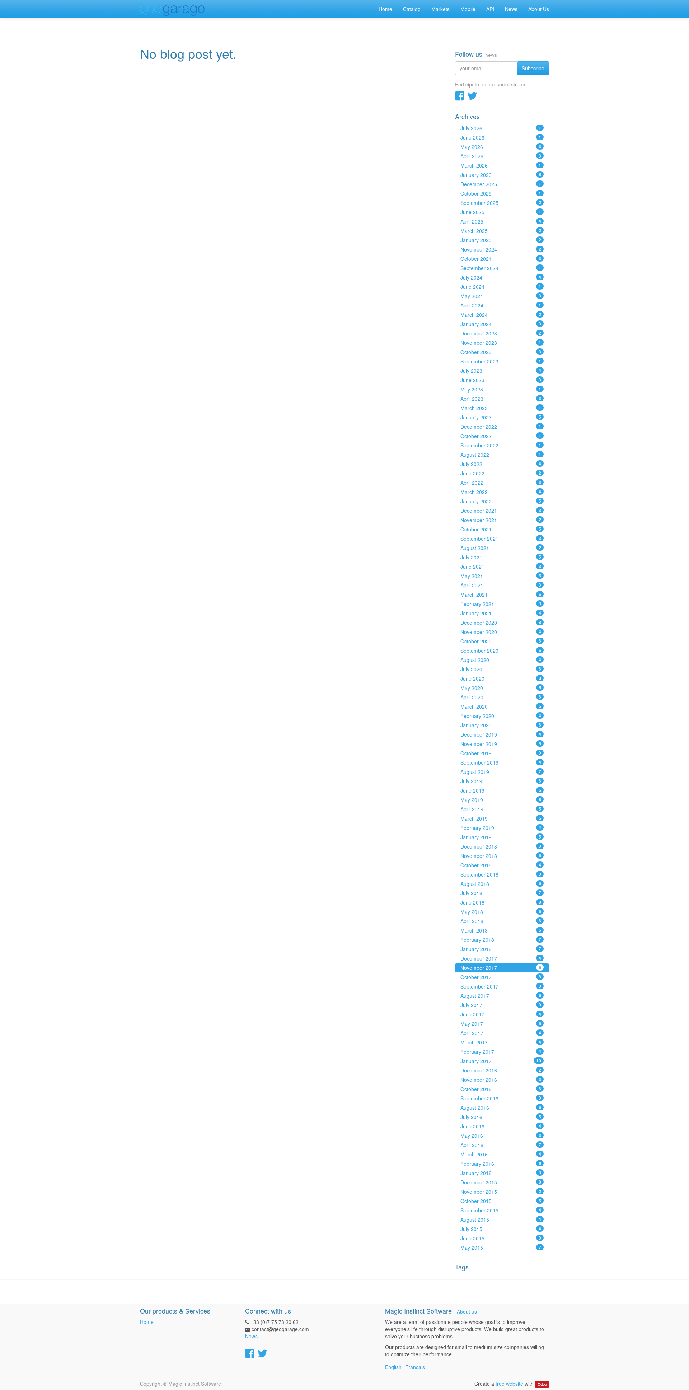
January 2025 (501, 240)
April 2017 (501, 1033)
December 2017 (501, 958)
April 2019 (501, 809)
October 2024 (501, 258)
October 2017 (501, 977)
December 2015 (501, 1182)
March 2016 (501, 1154)
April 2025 (501, 221)
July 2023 (501, 370)
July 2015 (501, 1228)
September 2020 (501, 650)
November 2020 (501, 631)
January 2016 (501, 1173)
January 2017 (501, 1061)
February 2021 (501, 603)
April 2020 (501, 697)
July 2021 (501, 557)
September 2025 (501, 202)
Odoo (542, 1384)
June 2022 (501, 473)
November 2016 (501, 1079)
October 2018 (501, 865)
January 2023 (501, 417)
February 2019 (501, 827)
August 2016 (501, 1107)
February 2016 (501, 1163)
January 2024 (501, 324)
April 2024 (501, 305)
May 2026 (501, 146)
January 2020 (501, 725)
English (393, 1367)
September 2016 (501, 1098)
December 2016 (501, 1070)
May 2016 (501, 1135)
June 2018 (501, 902)
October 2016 (501, 1089)
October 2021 (501, 529)
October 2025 (501, 193)
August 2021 (501, 547)
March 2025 (501, 230)
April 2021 (501, 585)
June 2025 (501, 212)
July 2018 (501, 893)
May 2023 (501, 389)
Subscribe (533, 68)
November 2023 (501, 342)
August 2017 (501, 995)
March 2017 (501, 1042)
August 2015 (501, 1219)
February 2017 (501, 1051)
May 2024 (501, 296)
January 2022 (501, 501)
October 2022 (501, 436)
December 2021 (501, 510)
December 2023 (501, 333)
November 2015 (501, 1191)
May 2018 (501, 911)
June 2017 (501, 1014)
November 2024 (501, 249)
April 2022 (501, 482)
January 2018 (501, 949)
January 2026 (501, 174)
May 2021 (501, 575)
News (251, 1336)
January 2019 (501, 837)
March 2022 (501, 492)
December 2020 (501, 622)
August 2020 (501, 659)
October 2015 (501, 1200)
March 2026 (501, 165)
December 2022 (501, 426)
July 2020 (501, 669)
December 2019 (501, 734)
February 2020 (501, 715)
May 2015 (501, 1247)
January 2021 (501, 613)
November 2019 (501, 743)
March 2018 (501, 930)
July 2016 (501, 1117)
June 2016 (501, 1126)
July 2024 (501, 277)
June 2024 (501, 286)
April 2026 (501, 156)
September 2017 (501, 986)
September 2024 (501, 268)
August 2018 (501, 883)
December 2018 (501, 846)
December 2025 (501, 184)
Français (415, 1367)
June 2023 (501, 380)
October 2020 (501, 641)
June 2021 (501, 566)
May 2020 (501, 687)
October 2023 (501, 352)
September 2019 (501, 762)
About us (467, 1311)
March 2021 (501, 594)
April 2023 (501, 398)
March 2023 (501, 408)
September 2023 (501, 361)
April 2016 (501, 1145)
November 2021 (501, 519)
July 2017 (501, 1005)
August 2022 (501, 454)
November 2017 (501, 967)
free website (509, 1383)
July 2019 (501, 781)
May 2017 (501, 1023)
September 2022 (501, 445)
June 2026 (501, 137)
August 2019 (501, 771)
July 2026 (501, 128)
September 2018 (501, 874)
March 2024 (501, 314)
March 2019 (501, 818)
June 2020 (501, 678)
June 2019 (501, 790)
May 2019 (501, 799)
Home (147, 1321)
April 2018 (501, 921)
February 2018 (501, 939)
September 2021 (501, 538)
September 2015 (501, 1210)
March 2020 (501, 706)
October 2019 (501, 753)
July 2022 (501, 464)
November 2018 (501, 855)
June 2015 (501, 1238)
